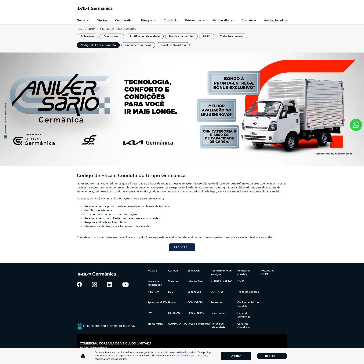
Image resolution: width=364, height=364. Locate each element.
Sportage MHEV (157, 302)
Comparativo (124, 20)
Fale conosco (218, 313)
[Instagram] (96, 284)
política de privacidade (151, 355)
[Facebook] (81, 284)
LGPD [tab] (206, 36)
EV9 (170, 291)
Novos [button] (81, 20)
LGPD (240, 281)
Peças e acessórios (198, 323)
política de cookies (186, 352)
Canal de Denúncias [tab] (138, 45)
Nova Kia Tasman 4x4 (154, 283)
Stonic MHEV (155, 323)
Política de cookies (243, 272)
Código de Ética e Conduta (248, 304)
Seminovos (194, 291)
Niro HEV (153, 291)
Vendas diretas (223, 20)
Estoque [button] (146, 20)
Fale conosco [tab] (112, 36)
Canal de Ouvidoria (243, 325)
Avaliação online (275, 20)
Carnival (173, 270)
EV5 (149, 313)
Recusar (270, 356)
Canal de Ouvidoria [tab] (173, 45)
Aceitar (236, 356)
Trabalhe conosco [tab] (231, 36)
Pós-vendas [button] (193, 20)
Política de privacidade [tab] (145, 36)
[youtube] (126, 284)
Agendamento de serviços (221, 272)
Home (80, 29)
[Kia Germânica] (95, 8)
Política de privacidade (218, 325)
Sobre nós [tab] (87, 36)
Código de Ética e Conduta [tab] (98, 45)
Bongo (172, 302)
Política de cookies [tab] (181, 36)
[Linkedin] (111, 284)
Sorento (173, 281)
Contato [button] (247, 20)
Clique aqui (182, 247)
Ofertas (102, 20)
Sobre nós (217, 302)
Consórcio (170, 20)
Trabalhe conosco (248, 291)
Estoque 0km (195, 281)
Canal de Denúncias (243, 315)
